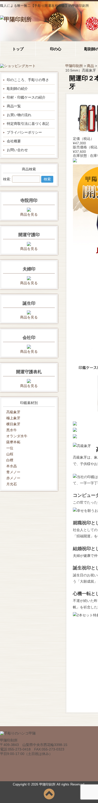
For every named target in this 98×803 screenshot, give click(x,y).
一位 (9, 448)
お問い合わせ (17, 150)
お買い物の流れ (19, 115)
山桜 (9, 454)
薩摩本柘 (13, 442)
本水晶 (11, 466)
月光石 (11, 484)
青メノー (13, 472)
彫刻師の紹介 (17, 89)
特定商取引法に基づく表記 (28, 124)
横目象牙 (13, 424)
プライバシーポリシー (24, 132)
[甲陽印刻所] (16, 19)
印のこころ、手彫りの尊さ (28, 80)
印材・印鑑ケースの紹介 (26, 97)
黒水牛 (11, 430)
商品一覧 (14, 106)
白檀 (9, 460)
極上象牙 (13, 418)
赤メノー (13, 478)
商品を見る (29, 214)
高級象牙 (13, 412)
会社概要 (14, 141)
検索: (7, 179)
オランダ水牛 (16, 436)
